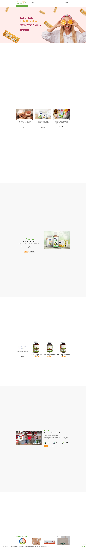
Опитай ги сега (61, 126)
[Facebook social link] (65, 5)
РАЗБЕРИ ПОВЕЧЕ (52, 446)
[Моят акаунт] (60, 2)
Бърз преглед (42, 342)
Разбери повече (32, 251)
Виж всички (26, 251)
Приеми (83, 546)
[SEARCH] (57, 2)
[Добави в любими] (42, 344)
